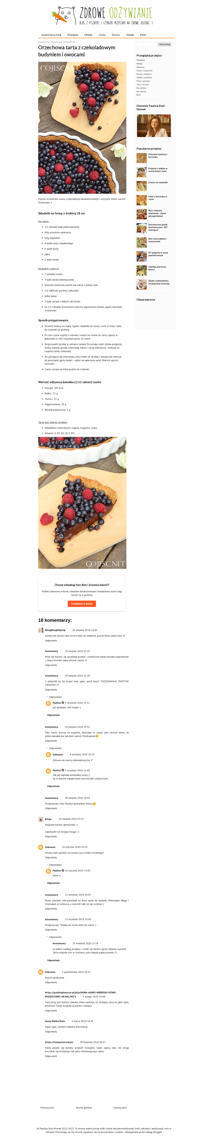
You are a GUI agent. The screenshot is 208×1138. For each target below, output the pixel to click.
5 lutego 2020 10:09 (94, 996)
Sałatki (130, 34)
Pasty (143, 34)
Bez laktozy (141, 91)
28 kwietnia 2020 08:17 (93, 1042)
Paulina (57, 702)
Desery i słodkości (144, 74)
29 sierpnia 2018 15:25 (77, 651)
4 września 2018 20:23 (82, 754)
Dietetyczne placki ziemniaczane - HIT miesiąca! (158, 227)
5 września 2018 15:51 (77, 702)
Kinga (48, 818)
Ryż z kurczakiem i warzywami (157, 240)
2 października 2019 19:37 (76, 972)
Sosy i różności (143, 85)
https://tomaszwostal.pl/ (59, 1042)
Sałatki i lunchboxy (144, 77)
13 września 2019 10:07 (78, 894)
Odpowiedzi (55, 697)
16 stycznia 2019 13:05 (77, 870)
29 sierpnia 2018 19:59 (77, 797)
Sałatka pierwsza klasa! (157, 268)
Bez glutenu (141, 88)
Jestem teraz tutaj (51, 34)
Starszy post (120, 1107)
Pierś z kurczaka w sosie (157, 198)
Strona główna (84, 1107)
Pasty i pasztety (143, 81)
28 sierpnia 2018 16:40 (84, 630)
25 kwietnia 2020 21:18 (85, 943)
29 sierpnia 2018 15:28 (77, 675)
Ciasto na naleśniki (158, 182)
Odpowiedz (51, 640)
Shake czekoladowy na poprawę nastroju (159, 282)
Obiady (88, 34)
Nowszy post (47, 1107)
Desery (116, 34)
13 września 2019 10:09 (78, 919)
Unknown (58, 754)
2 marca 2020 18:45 (82, 1021)
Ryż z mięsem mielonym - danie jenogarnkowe (157, 213)
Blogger (157, 1132)
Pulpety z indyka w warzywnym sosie (158, 169)
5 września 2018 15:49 (77, 770)
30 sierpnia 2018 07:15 (71, 818)
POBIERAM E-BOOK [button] (81, 603)
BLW (138, 95)
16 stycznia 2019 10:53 (74, 847)
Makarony (141, 67)
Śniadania (72, 34)
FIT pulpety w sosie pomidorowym (158, 254)
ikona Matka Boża (55, 1021)
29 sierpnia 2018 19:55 (77, 726)
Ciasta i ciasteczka (144, 71)
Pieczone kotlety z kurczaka (157, 155)
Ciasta (102, 34)
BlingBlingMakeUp (55, 630)
